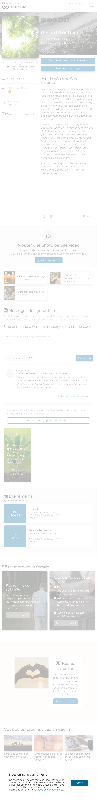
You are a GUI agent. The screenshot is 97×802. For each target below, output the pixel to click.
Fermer (79, 782)
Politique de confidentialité (48, 789)
